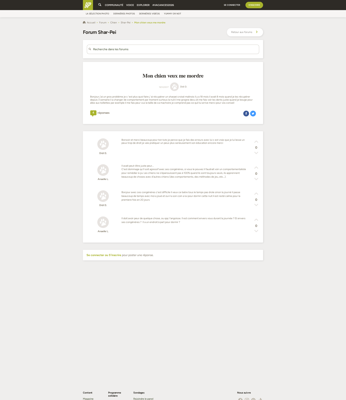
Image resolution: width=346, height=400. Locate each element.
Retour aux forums (241, 32)
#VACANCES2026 (163, 5)
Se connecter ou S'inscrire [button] (103, 255)
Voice (130, 5)
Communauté (114, 5)
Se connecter (232, 5)
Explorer (143, 5)
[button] (246, 113)
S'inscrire (254, 5)
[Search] (100, 5)
